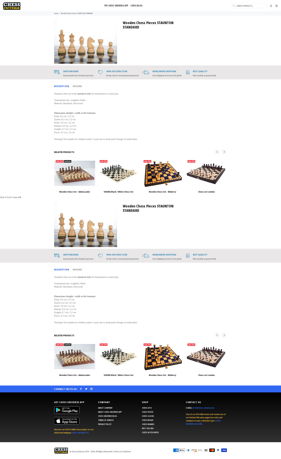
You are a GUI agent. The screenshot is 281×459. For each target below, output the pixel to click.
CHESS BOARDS (148, 424)
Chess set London (206, 191)
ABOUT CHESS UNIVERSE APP (110, 411)
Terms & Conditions (122, 451)
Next (224, 152)
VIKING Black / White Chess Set (118, 191)
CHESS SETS (147, 407)
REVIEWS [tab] (77, 86)
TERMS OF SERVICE (106, 420)
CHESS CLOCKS (148, 416)
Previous (217, 152)
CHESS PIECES (147, 411)
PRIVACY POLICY (104, 424)
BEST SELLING (148, 428)
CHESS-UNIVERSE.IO (80, 432)
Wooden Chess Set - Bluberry (162, 191)
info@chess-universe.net (203, 407)
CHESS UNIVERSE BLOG (107, 416)
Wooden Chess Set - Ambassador (74, 191)
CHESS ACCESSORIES (150, 432)
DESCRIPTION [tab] (61, 86)
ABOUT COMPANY (105, 407)
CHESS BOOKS (147, 420)
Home (56, 13)
